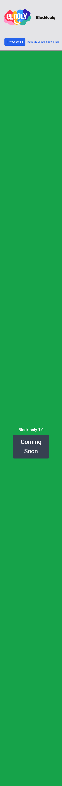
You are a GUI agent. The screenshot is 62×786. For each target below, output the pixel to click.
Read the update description (43, 41)
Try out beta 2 (15, 41)
